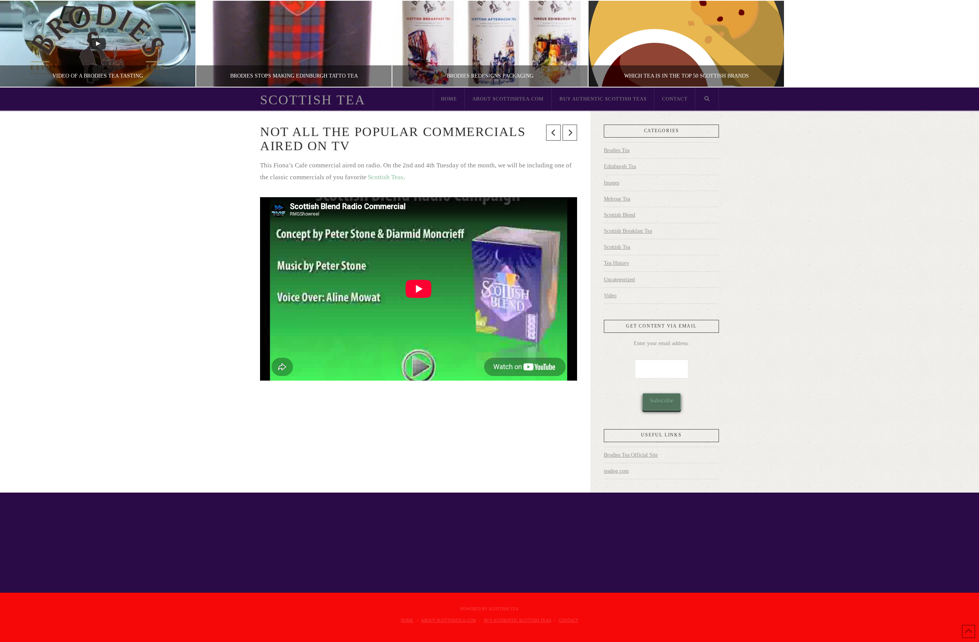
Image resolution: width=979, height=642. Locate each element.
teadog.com (616, 471)
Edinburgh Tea (620, 166)
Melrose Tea (617, 199)
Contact (568, 620)
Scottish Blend (619, 215)
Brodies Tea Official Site (631, 455)
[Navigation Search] (707, 99)
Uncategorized (619, 279)
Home (407, 620)
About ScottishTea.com (448, 620)
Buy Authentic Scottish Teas (517, 620)
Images (611, 183)
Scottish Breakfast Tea (628, 231)
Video (610, 295)
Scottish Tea (313, 100)
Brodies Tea (616, 150)
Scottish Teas (385, 177)
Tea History (616, 263)
